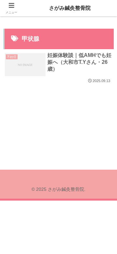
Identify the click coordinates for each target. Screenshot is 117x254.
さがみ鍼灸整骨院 (70, 8)
